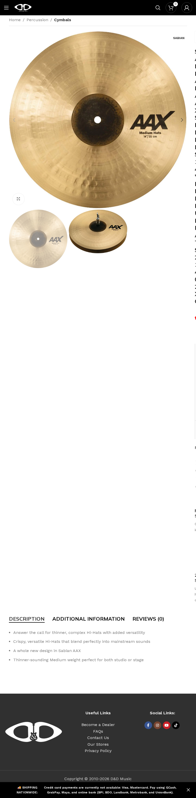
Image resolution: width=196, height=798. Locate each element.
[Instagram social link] (157, 725)
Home (15, 19)
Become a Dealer (98, 724)
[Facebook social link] (148, 725)
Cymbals (62, 19)
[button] (14, 120)
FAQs (98, 731)
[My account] (187, 8)
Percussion (37, 19)
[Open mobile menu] (6, 8)
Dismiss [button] (188, 790)
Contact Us (98, 737)
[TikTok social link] (176, 725)
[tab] (27, 618)
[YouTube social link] (166, 725)
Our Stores (98, 744)
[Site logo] (23, 7)
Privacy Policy (98, 750)
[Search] (158, 8)
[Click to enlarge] (18, 199)
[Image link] (33, 731)
